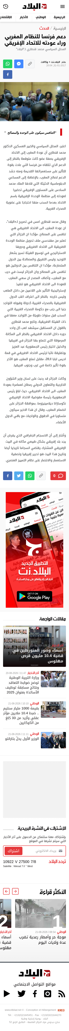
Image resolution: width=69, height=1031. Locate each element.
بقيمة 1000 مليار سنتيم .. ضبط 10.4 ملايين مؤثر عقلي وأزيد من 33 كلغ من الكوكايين (21, 715)
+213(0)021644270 (51, 1015)
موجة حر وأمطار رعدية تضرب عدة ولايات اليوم (42, 940)
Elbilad (35, 7)
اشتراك (13, 850)
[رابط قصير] (29, 64)
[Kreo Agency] (60, 1010)
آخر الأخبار (57, 645)
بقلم (53, 63)
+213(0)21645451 (23, 1015)
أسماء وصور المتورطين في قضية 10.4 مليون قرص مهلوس (37, 656)
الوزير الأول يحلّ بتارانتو (22, 738)
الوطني (41, 17)
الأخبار (24, 17)
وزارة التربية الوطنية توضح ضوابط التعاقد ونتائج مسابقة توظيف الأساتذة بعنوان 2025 (22, 684)
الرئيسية (59, 17)
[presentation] (15, 891)
